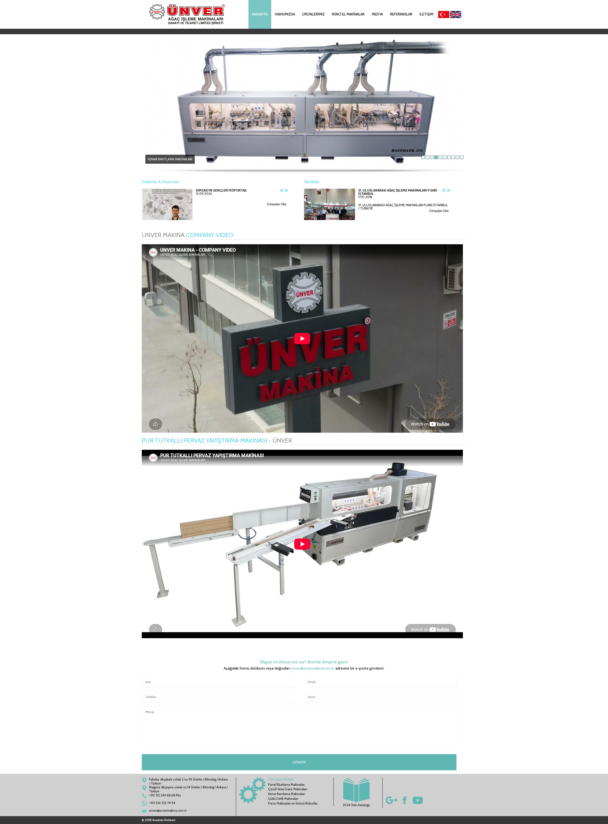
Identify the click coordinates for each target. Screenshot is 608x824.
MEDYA (377, 14)
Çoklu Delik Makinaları (283, 798)
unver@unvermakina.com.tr (312, 668)
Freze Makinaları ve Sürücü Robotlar (293, 803)
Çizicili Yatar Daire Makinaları (287, 789)
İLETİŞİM (426, 14)
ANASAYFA (260, 14)
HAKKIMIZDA (285, 14)
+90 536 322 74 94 (162, 803)
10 (461, 157)
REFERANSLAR (401, 14)
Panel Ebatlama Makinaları (286, 784)
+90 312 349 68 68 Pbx (165, 795)
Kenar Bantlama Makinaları (286, 794)
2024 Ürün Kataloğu (356, 805)
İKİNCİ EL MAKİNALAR (348, 14)
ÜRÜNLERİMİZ (313, 14)
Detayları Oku (276, 204)
